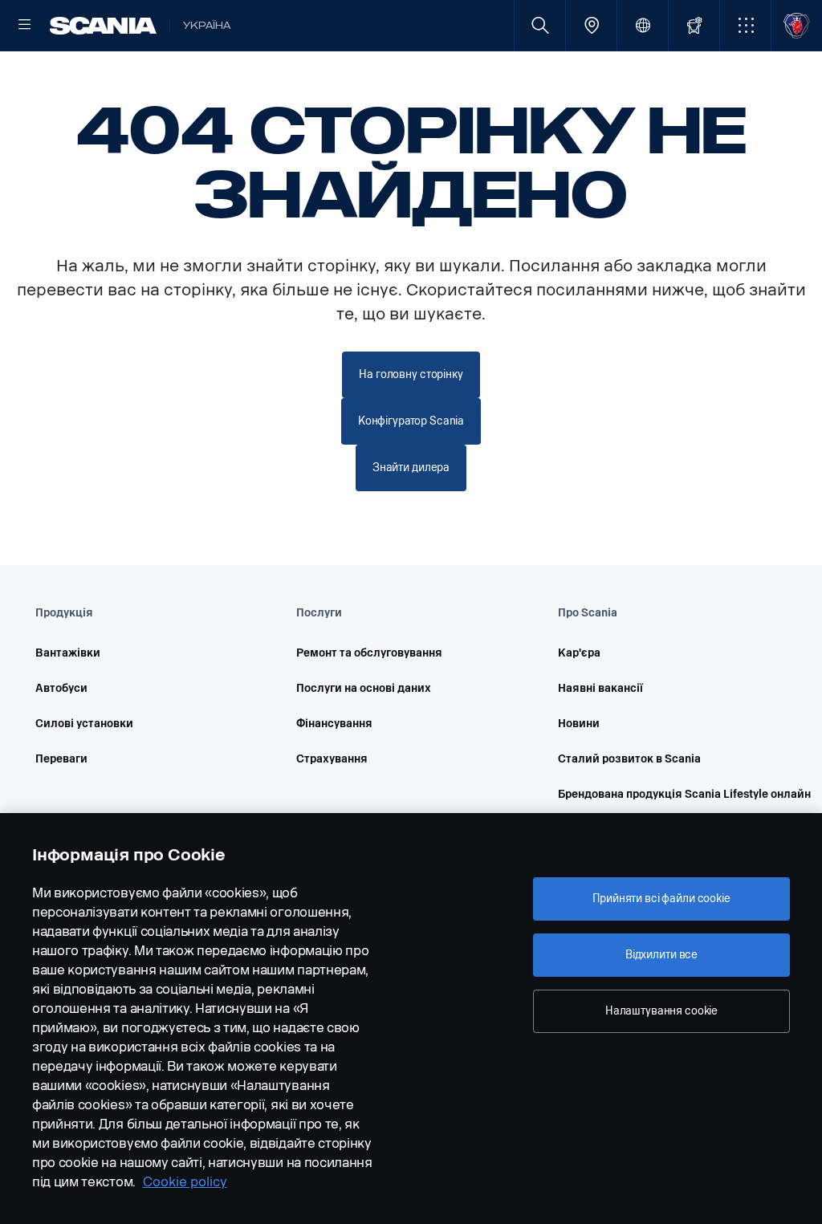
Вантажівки (67, 653)
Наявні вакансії (600, 688)
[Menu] (25, 26)
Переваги (61, 759)
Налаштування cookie (661, 1011)
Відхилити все (661, 955)
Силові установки (84, 723)
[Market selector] (642, 25)
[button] (745, 25)
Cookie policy (185, 1181)
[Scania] (103, 26)
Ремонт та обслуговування (369, 653)
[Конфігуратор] (694, 25)
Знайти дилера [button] (411, 467)
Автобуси (61, 688)
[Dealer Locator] (591, 25)
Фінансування (334, 723)
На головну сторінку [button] (410, 374)
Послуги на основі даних (363, 688)
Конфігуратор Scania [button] (411, 421)
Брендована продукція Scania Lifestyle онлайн (666, 794)
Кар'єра (579, 653)
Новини (579, 723)
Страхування (332, 759)
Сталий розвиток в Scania (629, 759)
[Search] (540, 25)
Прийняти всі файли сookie (661, 898)
